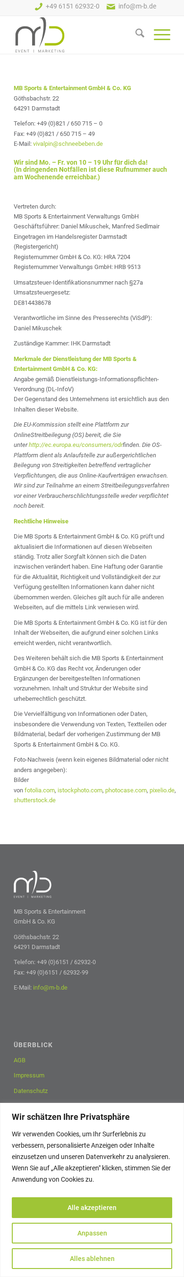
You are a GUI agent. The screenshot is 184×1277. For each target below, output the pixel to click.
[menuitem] (135, 35)
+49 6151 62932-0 (73, 7)
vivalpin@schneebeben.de (68, 143)
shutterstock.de (35, 800)
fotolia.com (40, 790)
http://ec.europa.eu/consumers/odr (76, 444)
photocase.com (126, 790)
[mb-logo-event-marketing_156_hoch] (76, 35)
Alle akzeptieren (92, 1207)
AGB (19, 1060)
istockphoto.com (80, 790)
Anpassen (92, 1233)
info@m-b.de (137, 7)
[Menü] (157, 35)
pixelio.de (162, 790)
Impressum (29, 1075)
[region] (92, 1190)
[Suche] (135, 35)
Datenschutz (31, 1090)
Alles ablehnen (92, 1258)
